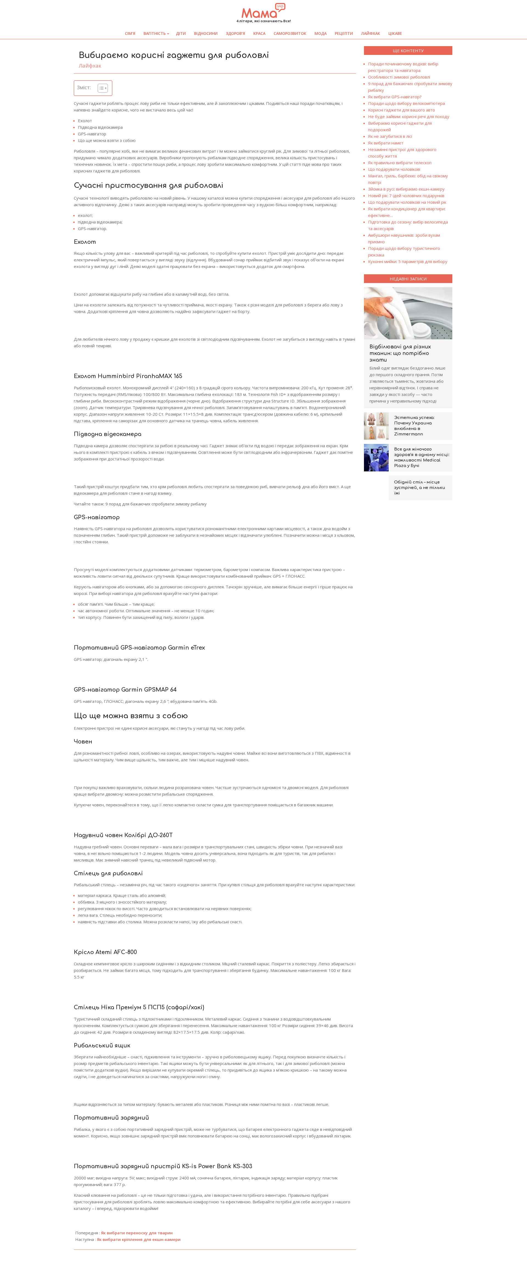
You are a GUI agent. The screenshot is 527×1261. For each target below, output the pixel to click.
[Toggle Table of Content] (100, 88)
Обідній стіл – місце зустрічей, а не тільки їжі (419, 488)
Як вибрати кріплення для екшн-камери (139, 1239)
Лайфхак (90, 65)
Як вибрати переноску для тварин (137, 1232)
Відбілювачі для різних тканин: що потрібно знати (400, 353)
